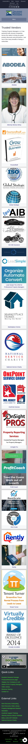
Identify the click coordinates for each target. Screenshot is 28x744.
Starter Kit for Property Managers (12, 684)
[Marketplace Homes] (14, 309)
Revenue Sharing (7, 689)
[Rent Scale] (14, 509)
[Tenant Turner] (14, 589)
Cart (17, 3)
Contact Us (5, 691)
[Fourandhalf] (14, 147)
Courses (17, 1)
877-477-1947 (16, 5)
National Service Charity (9, 720)
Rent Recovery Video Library (10, 706)
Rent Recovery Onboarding (10, 703)
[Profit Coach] (14, 469)
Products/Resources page (10, 679)
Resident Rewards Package (10, 677)
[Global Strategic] (14, 187)
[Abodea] (14, 67)
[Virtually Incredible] (14, 629)
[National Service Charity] (14, 349)
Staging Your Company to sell (11, 682)
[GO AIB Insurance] (14, 227)
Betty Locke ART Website (9, 718)
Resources (23, 1)
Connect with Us (6, 1)
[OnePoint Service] (14, 389)
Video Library (6, 687)
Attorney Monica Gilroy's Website (12, 715)
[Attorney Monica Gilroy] (14, 107)
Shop (12, 1)
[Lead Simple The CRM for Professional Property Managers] (14, 268)
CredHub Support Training (10, 713)
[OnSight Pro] (14, 429)
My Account (12, 3)
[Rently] (14, 549)
